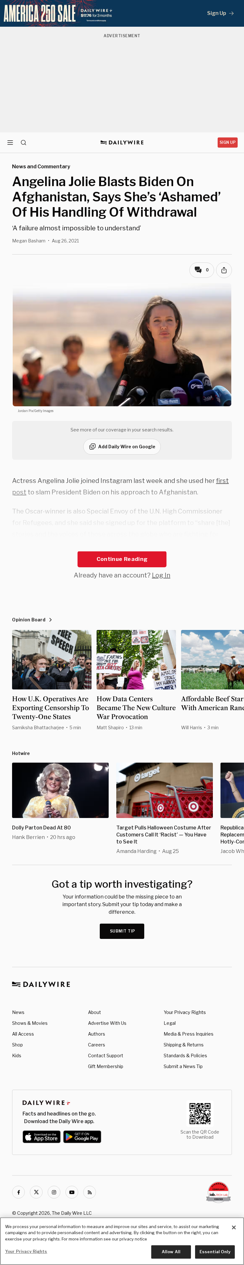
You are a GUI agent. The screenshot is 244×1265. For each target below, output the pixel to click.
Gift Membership (105, 1066)
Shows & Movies (30, 1023)
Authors (96, 1034)
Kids (16, 1055)
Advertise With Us (107, 1023)
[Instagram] (54, 1192)
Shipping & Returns (184, 1044)
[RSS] (89, 1192)
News (18, 1012)
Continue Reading (122, 559)
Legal (170, 1023)
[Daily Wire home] (122, 142)
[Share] (224, 270)
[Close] (234, 1227)
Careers (96, 1044)
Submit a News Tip (183, 1066)
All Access (23, 1034)
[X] (36, 1192)
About (94, 1012)
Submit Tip (122, 931)
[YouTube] (71, 1192)
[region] (122, 1241)
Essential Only (215, 1251)
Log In (161, 575)
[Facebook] (18, 1192)
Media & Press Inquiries (189, 1034)
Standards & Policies (185, 1055)
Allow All (171, 1251)
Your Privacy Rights (185, 1012)
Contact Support (105, 1055)
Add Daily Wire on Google (126, 446)
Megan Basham (28, 240)
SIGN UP (228, 142)
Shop (17, 1044)
